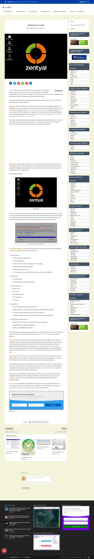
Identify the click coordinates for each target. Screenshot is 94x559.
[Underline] (33, 482)
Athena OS (73, 183)
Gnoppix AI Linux (74, 191)
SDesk (72, 139)
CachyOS (72, 132)
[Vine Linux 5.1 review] (13, 444)
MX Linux (72, 118)
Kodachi (72, 195)
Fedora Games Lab (75, 215)
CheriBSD (72, 249)
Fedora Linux (73, 76)
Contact (72, 28)
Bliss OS (72, 232)
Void (71, 84)
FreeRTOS (73, 268)
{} (47, 482)
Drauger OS (73, 213)
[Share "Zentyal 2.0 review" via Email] (44, 422)
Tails (71, 200)
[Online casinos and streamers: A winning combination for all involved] (6, 536)
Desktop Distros (7, 11)
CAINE (72, 188)
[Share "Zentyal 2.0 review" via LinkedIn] (38, 422)
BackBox (72, 184)
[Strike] (35, 482)
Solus (71, 82)
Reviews (72, 11)
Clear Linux (73, 280)
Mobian (72, 237)
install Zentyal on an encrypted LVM (24, 116)
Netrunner (72, 120)
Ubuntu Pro (73, 290)
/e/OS (71, 234)
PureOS (72, 122)
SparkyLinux (73, 123)
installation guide (30, 387)
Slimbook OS (73, 99)
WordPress (27, 557)
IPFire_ (72, 305)
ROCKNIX (72, 224)
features (34, 122)
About (72, 21)
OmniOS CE (73, 282)
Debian (46, 368)
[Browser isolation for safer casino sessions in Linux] (6, 530)
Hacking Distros (20, 11)
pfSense (72, 312)
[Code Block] (43, 482)
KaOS (71, 79)
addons (48, 346)
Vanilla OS (73, 125)
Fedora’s (41, 114)
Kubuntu (72, 93)
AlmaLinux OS (74, 278)
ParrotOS (72, 196)
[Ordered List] (37, 482)
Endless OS (73, 116)
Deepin (72, 115)
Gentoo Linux (73, 77)
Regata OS (73, 222)
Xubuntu (72, 106)
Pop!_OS (72, 98)
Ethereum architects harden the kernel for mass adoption (19, 523)
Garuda (72, 135)
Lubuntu (72, 96)
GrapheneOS (73, 236)
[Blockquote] (41, 482)
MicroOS (72, 171)
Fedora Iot (73, 266)
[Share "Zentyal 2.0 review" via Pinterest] (35, 422)
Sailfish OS (73, 241)
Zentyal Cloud (40, 346)
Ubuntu (72, 103)
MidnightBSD (73, 258)
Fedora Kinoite (74, 164)
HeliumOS (72, 169)
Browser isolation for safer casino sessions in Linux (20, 529)
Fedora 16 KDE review (42, 447)
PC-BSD (53, 114)
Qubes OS (73, 198)
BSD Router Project (75, 300)
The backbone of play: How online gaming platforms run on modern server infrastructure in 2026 (19, 509)
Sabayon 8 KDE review (58, 452)
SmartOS (72, 288)
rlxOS (71, 81)
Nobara (72, 219)
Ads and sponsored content (77, 25)
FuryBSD (72, 253)
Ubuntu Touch (74, 242)
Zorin (71, 108)
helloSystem (73, 256)
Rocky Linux (73, 287)
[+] (49, 482)
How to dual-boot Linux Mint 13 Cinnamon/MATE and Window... (30, 2)
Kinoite (72, 149)
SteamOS (72, 225)
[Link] (45, 482)
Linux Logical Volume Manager (36, 110)
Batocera (72, 208)
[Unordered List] (39, 482)
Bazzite (72, 210)
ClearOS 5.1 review (26, 457)
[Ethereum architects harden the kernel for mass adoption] (6, 523)
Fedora (42, 368)
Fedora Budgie (74, 162)
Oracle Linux (73, 283)
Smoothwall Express (75, 314)
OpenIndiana (73, 260)
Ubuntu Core (73, 271)
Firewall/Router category (46, 334)
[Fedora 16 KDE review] (44, 442)
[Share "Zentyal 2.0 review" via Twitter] (32, 422)
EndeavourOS (73, 133)
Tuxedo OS (73, 101)
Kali (71, 193)
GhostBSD (73, 254)
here (59, 383)
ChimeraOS (73, 212)
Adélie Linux (73, 70)
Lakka (72, 217)
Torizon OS (73, 270)
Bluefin (72, 147)
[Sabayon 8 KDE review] (59, 444)
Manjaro (72, 137)
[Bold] (29, 482)
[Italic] (31, 482)
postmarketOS (74, 239)
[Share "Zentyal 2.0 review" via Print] (47, 422)
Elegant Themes (14, 557)
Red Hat (72, 285)
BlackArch (73, 186)
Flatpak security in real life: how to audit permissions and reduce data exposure (19, 516)
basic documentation (18, 387)
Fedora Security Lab (75, 190)
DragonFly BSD (74, 251)
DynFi (71, 302)
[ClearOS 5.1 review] (28, 447)
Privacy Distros (33, 11)
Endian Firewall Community (77, 304)
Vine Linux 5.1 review (12, 451)
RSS (26, 350)
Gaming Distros (45, 11)
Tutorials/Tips (80, 11)
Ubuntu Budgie (74, 105)
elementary (73, 91)
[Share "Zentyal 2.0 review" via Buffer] (41, 422)
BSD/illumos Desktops (59, 11)
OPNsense (73, 311)
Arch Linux (73, 72)
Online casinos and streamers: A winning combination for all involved (19, 536)
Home (62, 557)
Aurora (72, 145)
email (30, 350)
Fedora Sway (73, 167)
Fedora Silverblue (74, 166)
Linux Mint (73, 94)
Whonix (72, 202)
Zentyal (41, 28)
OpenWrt (72, 309)
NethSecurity (73, 307)
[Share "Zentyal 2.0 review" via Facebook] (29, 422)
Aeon (71, 156)
